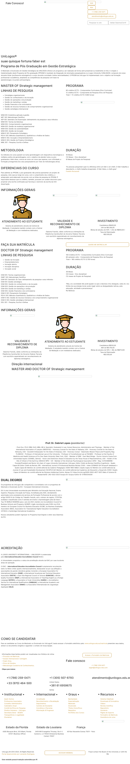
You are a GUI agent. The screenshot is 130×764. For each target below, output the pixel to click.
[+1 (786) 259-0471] (4, 677)
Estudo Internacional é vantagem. (15, 659)
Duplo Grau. (7, 661)
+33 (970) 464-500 (19, 683)
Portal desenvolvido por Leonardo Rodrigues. (18, 754)
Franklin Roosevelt (72, 171)
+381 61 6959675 (60, 685)
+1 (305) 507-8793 (61, 677)
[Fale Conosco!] (3, 3)
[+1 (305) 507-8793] (47, 677)
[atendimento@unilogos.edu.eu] (89, 677)
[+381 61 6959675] (47, 685)
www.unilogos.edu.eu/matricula (96, 643)
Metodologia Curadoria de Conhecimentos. (18, 665)
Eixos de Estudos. (9, 663)
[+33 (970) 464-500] (4, 683)
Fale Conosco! (15, 3)
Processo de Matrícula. (11, 656)
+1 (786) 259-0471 (18, 677)
